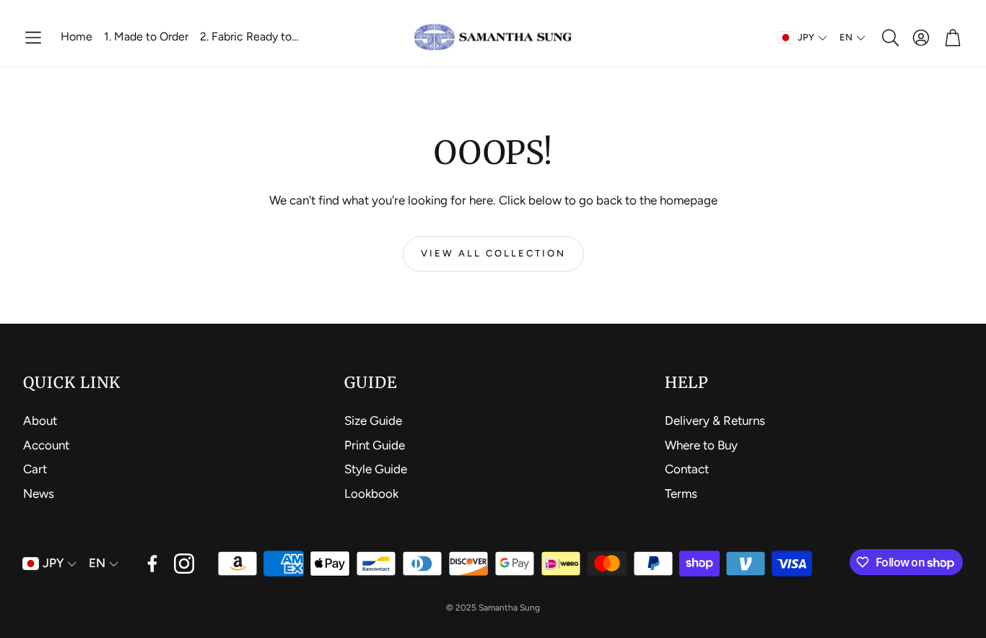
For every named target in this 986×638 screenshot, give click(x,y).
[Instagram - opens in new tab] (184, 563)
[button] (33, 37)
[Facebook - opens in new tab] (152, 563)
